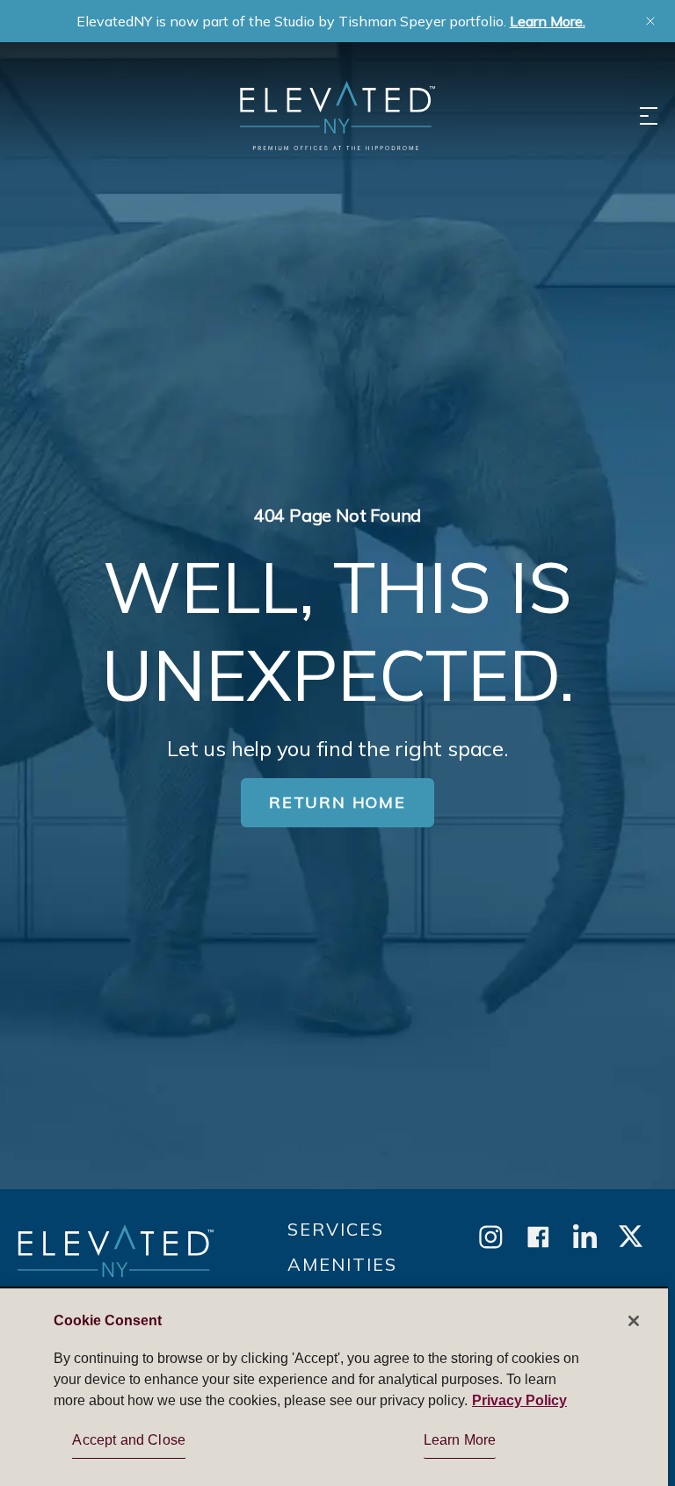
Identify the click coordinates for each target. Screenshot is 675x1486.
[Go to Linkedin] (585, 1238)
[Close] (633, 1321)
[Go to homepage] (116, 1259)
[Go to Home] (338, 115)
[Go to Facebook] (538, 1238)
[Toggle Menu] (648, 116)
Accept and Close (128, 1439)
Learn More (460, 1439)
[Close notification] (650, 21)
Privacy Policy (519, 1400)
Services (335, 1229)
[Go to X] (630, 1238)
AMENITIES (342, 1264)
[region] (334, 1386)
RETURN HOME (337, 802)
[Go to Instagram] (491, 1238)
